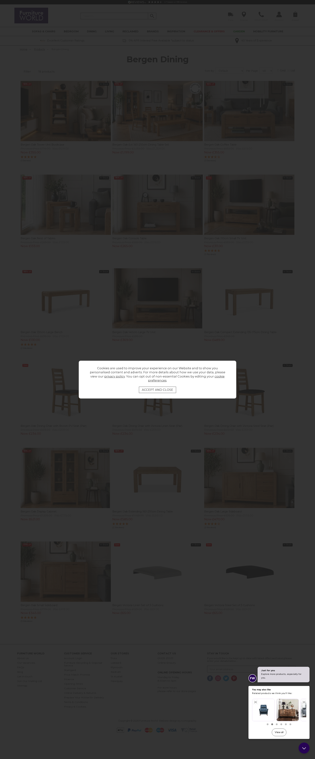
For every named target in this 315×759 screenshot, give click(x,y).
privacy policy (114, 376)
